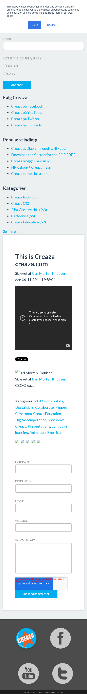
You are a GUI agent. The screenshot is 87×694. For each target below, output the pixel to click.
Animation (38, 432)
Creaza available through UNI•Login (39, 148)
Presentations (39, 426)
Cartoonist (23, 216)
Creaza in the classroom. (30, 173)
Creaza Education (47, 413)
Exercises (54, 432)
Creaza (20, 426)
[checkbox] (43, 69)
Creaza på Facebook (27, 106)
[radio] (43, 65)
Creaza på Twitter (25, 118)
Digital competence (30, 420)
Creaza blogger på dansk (30, 161)
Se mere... (10, 231)
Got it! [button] (35, 24)
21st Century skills (48, 401)
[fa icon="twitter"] (23, 394)
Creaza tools (24, 197)
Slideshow (56, 420)
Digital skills (24, 407)
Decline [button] (51, 24)
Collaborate (44, 407)
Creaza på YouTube (26, 112)
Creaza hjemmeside (26, 125)
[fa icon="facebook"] (17, 394)
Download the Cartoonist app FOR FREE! (44, 154)
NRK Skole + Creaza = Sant (32, 167)
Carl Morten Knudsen (49, 273)
